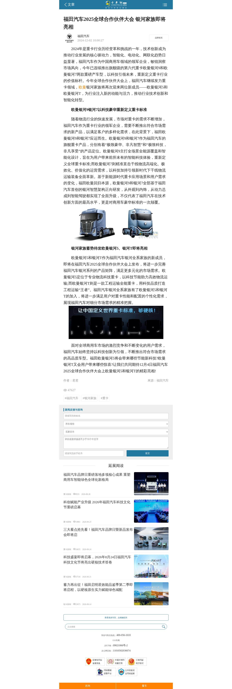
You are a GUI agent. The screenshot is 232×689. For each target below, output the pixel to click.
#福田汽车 (71, 398)
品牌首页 (159, 38)
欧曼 (82, 87)
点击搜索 (71, 627)
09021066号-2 (120, 645)
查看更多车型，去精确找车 (116, 617)
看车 (144, 685)
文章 (71, 4)
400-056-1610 (123, 635)
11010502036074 (122, 650)
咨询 (87, 685)
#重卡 (104, 398)
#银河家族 (89, 398)
